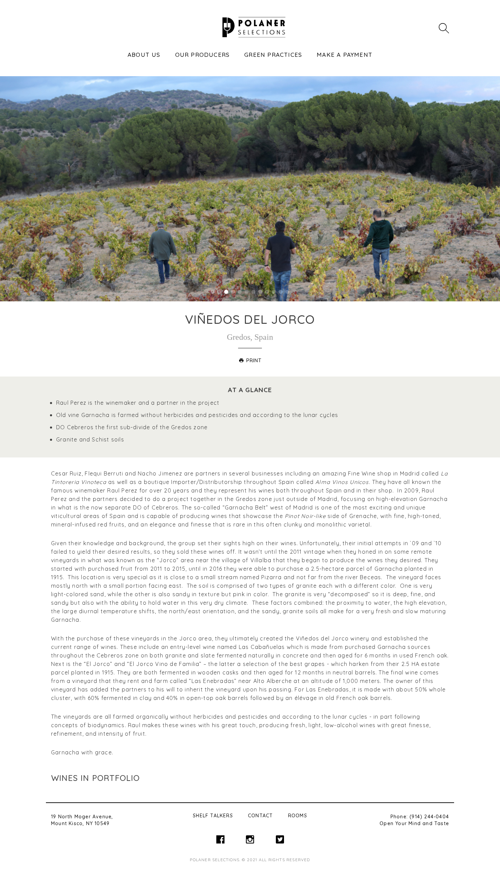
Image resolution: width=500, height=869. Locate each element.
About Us (144, 54)
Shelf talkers (213, 816)
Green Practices (273, 54)
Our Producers (202, 54)
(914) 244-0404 (429, 817)
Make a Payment (344, 54)
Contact (260, 816)
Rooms (297, 816)
